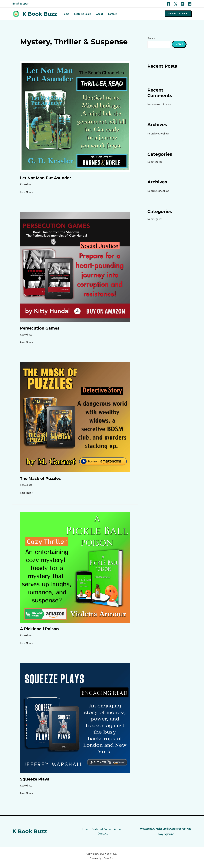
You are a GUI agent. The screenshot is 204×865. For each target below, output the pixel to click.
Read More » (26, 192)
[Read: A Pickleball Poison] (75, 567)
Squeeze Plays (34, 779)
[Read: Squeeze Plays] (75, 717)
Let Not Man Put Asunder (45, 177)
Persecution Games (39, 328)
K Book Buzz (39, 14)
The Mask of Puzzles (40, 478)
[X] (176, 4)
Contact (103, 833)
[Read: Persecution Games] (75, 266)
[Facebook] (169, 4)
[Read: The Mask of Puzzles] (75, 417)
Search (151, 38)
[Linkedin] (190, 4)
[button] (178, 13)
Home (84, 829)
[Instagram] (183, 4)
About (118, 829)
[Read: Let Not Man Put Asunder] (75, 116)
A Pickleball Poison (39, 628)
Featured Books (101, 829)
